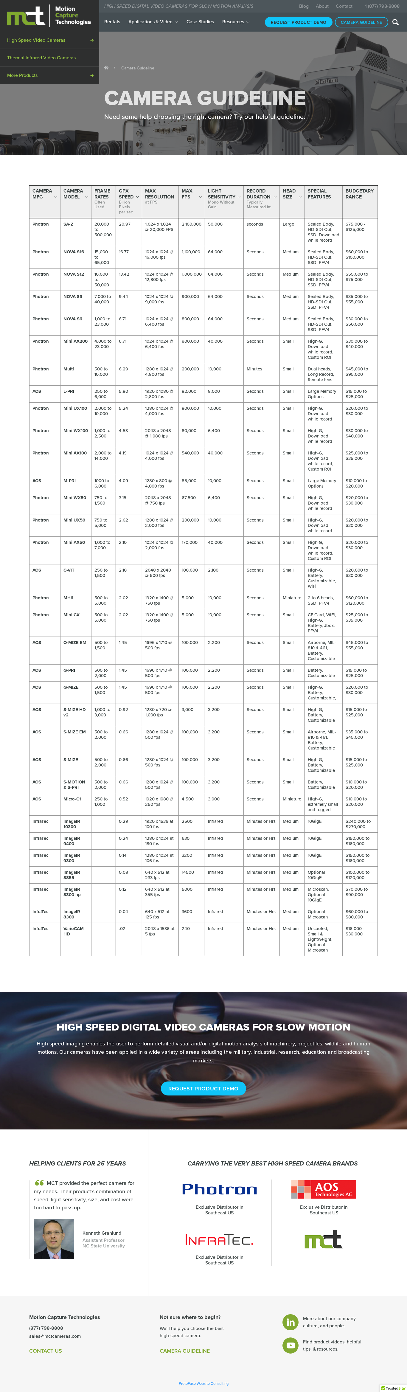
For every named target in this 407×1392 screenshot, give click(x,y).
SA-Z (68, 224)
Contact (344, 6)
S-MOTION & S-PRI (74, 784)
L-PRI (68, 391)
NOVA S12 (73, 274)
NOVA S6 (72, 319)
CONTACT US (45, 1351)
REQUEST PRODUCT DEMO (203, 1088)
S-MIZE (70, 759)
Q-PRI (69, 670)
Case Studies (200, 22)
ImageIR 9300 (71, 858)
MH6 (68, 597)
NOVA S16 (73, 251)
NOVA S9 (72, 296)
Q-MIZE (71, 687)
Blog (304, 6)
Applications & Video (150, 22)
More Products (22, 75)
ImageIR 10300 (71, 824)
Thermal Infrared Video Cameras (41, 58)
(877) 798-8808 (46, 1328)
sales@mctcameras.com (55, 1336)
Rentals (112, 22)
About (322, 6)
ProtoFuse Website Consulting (204, 1383)
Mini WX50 (74, 497)
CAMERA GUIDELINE (185, 1351)
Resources (233, 22)
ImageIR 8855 (71, 875)
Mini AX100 (75, 453)
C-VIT (68, 570)
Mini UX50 (74, 520)
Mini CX (71, 614)
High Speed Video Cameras (36, 40)
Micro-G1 (72, 799)
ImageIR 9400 (71, 841)
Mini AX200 (75, 341)
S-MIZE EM (74, 732)
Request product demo (298, 22)
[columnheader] (44, 201)
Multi (68, 369)
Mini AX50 (74, 542)
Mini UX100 (75, 408)
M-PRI (69, 480)
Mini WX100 (75, 430)
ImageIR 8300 (71, 914)
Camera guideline (361, 22)
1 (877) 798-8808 (382, 6)
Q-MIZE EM (74, 642)
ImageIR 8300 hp (72, 892)
